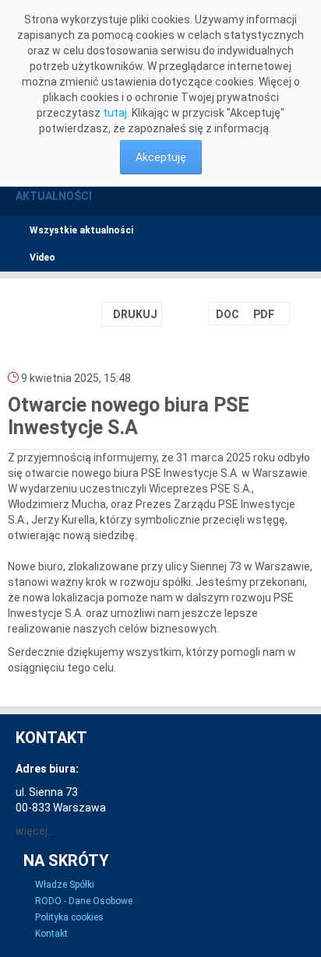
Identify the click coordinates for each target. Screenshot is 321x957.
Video (42, 257)
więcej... (35, 831)
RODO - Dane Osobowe (83, 901)
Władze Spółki (64, 884)
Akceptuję (161, 157)
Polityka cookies (69, 917)
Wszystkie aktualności (81, 230)
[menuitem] (226, 314)
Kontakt (51, 933)
